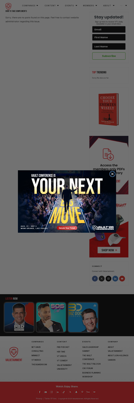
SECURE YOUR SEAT (67, 201)
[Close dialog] (112, 174)
